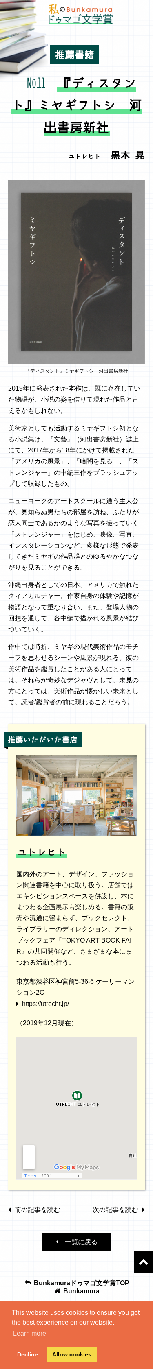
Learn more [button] (29, 1333)
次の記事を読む (115, 1209)
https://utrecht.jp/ (45, 1003)
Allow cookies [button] (71, 1354)
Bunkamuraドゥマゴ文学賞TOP (80, 1282)
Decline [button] (27, 1354)
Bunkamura (81, 1291)
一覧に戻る (78, 1241)
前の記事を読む (37, 1209)
